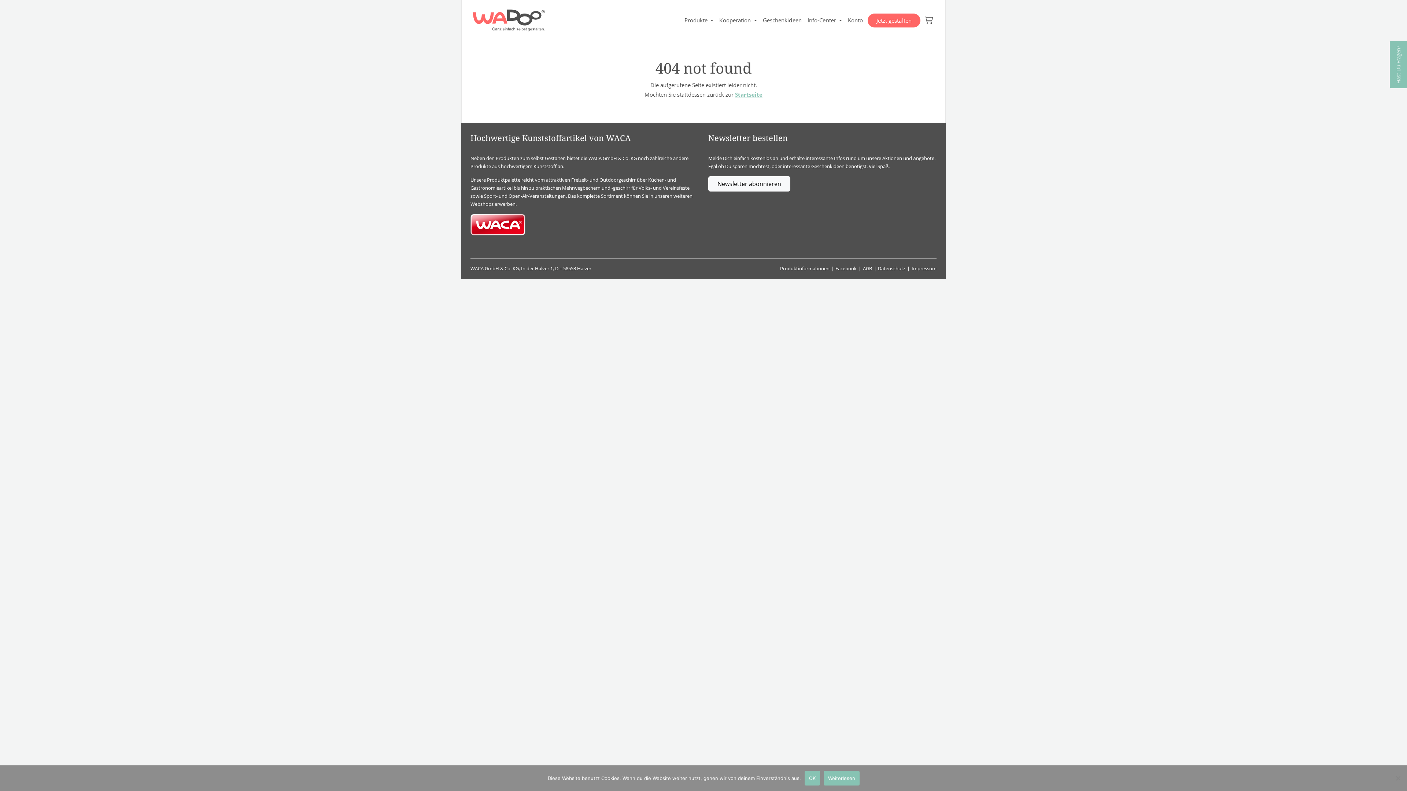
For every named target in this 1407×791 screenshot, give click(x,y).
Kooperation (735, 20)
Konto (855, 20)
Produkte (696, 20)
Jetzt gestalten (894, 20)
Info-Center (822, 20)
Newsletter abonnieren (749, 184)
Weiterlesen (841, 778)
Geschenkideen (782, 20)
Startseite (748, 94)
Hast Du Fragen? (1398, 64)
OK (812, 778)
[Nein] (1398, 778)
